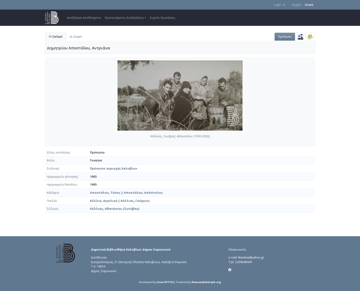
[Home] (53, 17)
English (296, 5)
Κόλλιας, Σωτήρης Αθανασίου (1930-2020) (180, 136)
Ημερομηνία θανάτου (62, 184)
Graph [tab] (77, 37)
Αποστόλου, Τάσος (105, 193)
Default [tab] (56, 37)
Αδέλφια (53, 193)
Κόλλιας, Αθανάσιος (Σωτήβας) (114, 209)
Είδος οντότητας (58, 152)
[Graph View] (310, 36)
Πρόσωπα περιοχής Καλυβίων (113, 168)
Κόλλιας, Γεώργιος (135, 201)
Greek (309, 5)
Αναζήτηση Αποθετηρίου (84, 18)
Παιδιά (51, 201)
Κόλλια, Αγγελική (103, 201)
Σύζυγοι (52, 209)
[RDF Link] (300, 36)
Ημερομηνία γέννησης (62, 177)
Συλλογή (53, 168)
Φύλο (50, 160)
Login (277, 5)
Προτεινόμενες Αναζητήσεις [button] (124, 18)
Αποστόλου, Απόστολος (143, 193)
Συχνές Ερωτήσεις (162, 18)
